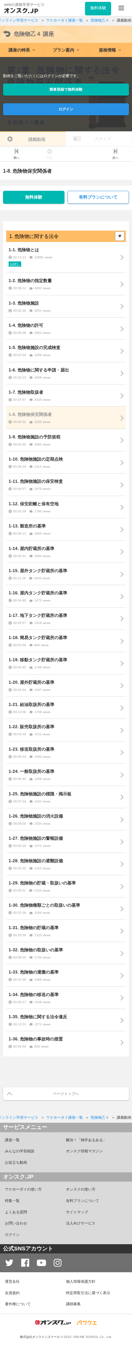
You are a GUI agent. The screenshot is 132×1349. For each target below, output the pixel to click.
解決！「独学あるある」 (86, 1140)
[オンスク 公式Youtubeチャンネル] (41, 1263)
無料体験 (33, 197)
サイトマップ (77, 1212)
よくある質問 (16, 1212)
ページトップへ (66, 1094)
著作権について (18, 1304)
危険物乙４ (34, 34)
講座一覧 (12, 1140)
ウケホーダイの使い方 (23, 1189)
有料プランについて (98, 197)
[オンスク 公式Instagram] (58, 1263)
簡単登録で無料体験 (66, 89)
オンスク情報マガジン (84, 1151)
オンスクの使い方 (80, 1189)
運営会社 (12, 1281)
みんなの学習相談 (19, 1151)
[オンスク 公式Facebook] (25, 1263)
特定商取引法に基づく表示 (88, 1293)
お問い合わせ (16, 1223)
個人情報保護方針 (80, 1281)
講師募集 (73, 1304)
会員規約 (12, 1293)
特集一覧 (12, 1201)
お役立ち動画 (16, 1162)
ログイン (66, 109)
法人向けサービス (80, 1223)
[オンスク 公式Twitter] (9, 1263)
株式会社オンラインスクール (40, 1337)
